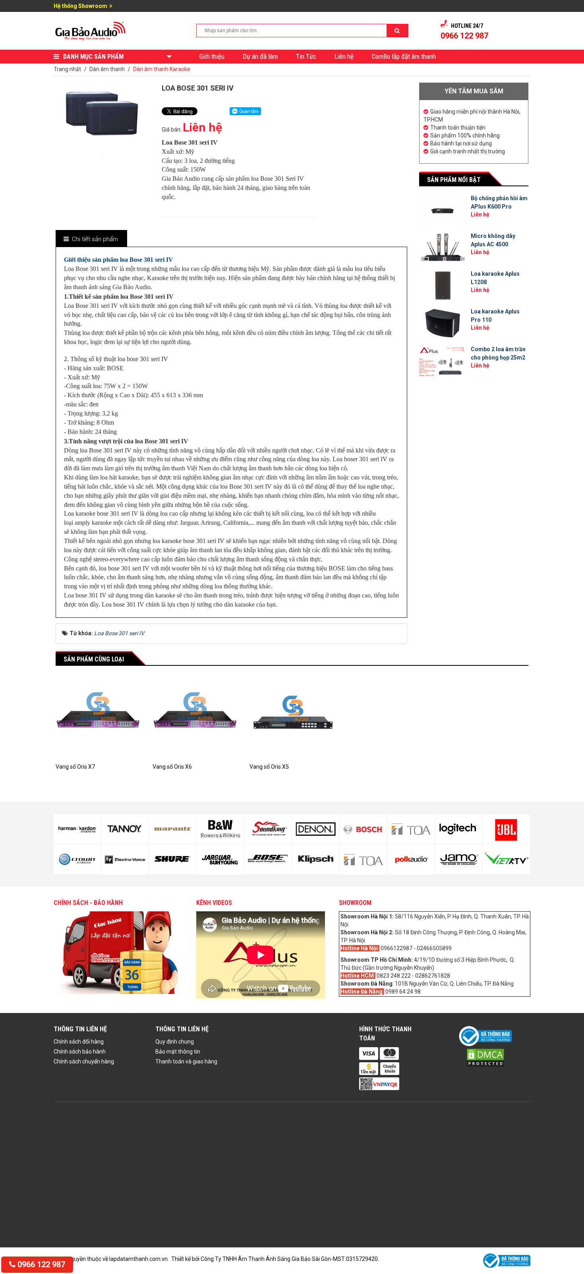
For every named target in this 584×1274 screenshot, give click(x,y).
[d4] (506, 859)
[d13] (268, 829)
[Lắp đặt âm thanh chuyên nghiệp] (91, 30)
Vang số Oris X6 (172, 767)
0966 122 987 (40, 1264)
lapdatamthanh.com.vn (138, 1259)
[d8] (125, 860)
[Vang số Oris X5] (292, 719)
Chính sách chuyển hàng (84, 1061)
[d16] (315, 860)
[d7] (125, 829)
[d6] (77, 859)
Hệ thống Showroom (80, 6)
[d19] (411, 829)
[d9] (172, 829)
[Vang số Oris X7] (98, 719)
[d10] (172, 859)
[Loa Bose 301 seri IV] (102, 156)
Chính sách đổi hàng (79, 1041)
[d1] (458, 829)
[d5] (77, 829)
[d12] (220, 860)
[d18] (363, 860)
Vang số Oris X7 (75, 767)
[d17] (363, 829)
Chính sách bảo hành (80, 1051)
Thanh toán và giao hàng (186, 1061)
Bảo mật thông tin (177, 1051)
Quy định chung (174, 1041)
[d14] (268, 860)
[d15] (315, 829)
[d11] (220, 829)
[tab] (91, 239)
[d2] (458, 859)
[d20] (411, 860)
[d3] (506, 829)
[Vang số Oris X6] (195, 719)
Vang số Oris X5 (269, 767)
